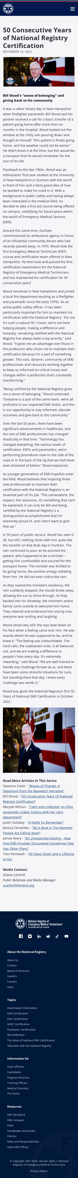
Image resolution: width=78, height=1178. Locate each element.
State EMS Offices (17, 1147)
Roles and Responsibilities (23, 1141)
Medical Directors (18, 1088)
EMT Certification (17, 1019)
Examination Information (22, 1008)
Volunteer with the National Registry (29, 1045)
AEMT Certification (18, 1024)
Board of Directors (18, 971)
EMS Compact (15, 1120)
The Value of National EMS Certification (31, 1040)
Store (10, 987)
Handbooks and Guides (21, 1131)
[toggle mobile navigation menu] (72, 8)
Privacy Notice (39, 1171)
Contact (12, 965)
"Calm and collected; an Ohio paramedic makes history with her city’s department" (38, 812)
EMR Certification (17, 1013)
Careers (12, 981)
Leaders (12, 976)
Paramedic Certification (21, 1029)
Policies (11, 1136)
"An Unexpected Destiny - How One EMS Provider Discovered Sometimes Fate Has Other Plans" (38, 843)
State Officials (15, 1066)
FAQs (10, 1125)
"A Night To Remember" (45, 822)
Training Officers (17, 1083)
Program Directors (18, 1077)
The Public (13, 1093)
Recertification (16, 1035)
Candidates (14, 1072)
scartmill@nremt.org (18, 885)
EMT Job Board (16, 1114)
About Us (12, 960)
